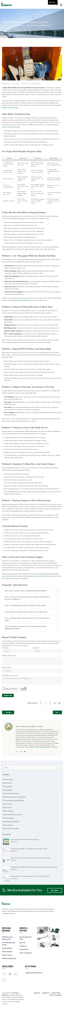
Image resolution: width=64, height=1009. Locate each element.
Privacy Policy (24, 949)
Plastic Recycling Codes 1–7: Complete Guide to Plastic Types (29, 848)
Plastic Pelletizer (7, 948)
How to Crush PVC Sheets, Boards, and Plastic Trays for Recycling (30, 858)
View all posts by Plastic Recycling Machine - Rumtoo (41, 747)
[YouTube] (10, 974)
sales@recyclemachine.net (33, 973)
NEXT (57, 712)
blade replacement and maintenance (20, 300)
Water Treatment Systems (11, 828)
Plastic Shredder (7, 951)
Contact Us (23, 946)
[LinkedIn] (15, 974)
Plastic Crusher (7, 804)
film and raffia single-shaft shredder (35, 576)
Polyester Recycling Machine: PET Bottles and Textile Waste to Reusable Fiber (34, 867)
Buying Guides (7, 83)
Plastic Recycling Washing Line (12, 814)
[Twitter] (4, 974)
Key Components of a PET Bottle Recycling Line (25, 839)
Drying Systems (8, 790)
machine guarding (14, 127)
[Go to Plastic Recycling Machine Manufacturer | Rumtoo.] (2, 25)
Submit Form (8, 695)
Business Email (6, 667)
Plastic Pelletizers (8, 811)
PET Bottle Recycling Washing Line (13, 800)
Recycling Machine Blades (11, 821)
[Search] (57, 5)
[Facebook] (4, 979)
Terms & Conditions (26, 953)
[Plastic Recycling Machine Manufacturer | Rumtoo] (6, 4)
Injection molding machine (11, 793)
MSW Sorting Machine (9, 958)
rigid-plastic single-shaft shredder (12, 576)
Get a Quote (54, 890)
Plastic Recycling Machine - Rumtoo (32, 83)
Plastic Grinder (7, 807)
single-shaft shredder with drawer (49, 574)
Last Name (36, 648)
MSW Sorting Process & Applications (14, 797)
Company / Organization (9, 656)
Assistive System (8, 779)
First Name (5, 648)
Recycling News (8, 825)
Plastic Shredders (8, 818)
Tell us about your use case (10, 675)
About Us (22, 942)
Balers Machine (7, 783)
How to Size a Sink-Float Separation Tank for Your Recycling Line (30, 876)
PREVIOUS (8, 712)
